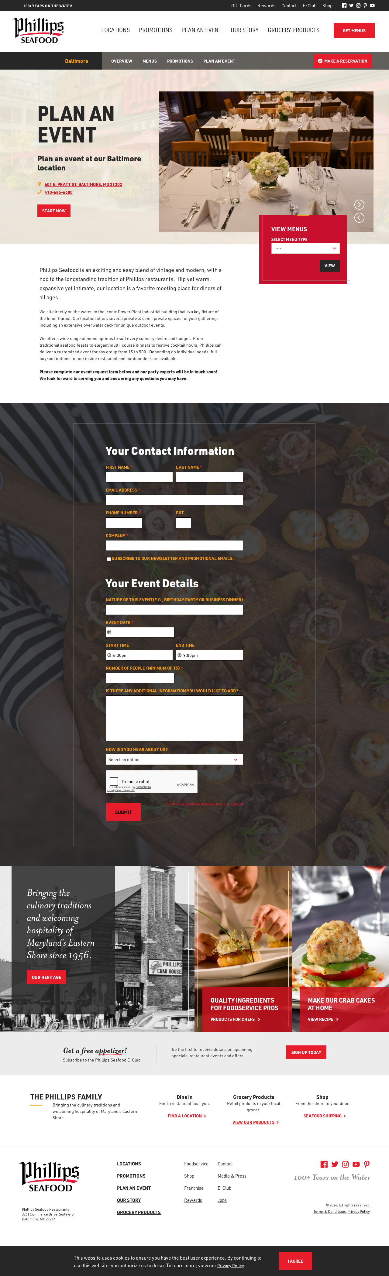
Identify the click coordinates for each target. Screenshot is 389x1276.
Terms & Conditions (329, 1211)
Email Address (123, 490)
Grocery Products (293, 29)
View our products (253, 1122)
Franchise (194, 1188)
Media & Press (232, 1176)
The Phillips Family (66, 1096)
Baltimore (76, 60)
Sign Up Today (306, 1052)
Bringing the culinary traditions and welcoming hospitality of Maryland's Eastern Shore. (95, 1111)
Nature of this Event (174, 600)
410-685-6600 (59, 192)
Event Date (120, 622)
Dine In (185, 1096)
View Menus (289, 229)
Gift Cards (241, 5)
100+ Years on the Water (332, 1177)
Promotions (155, 29)
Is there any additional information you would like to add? (172, 691)
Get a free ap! (95, 1050)
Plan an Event (201, 29)
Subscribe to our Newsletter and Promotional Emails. (173, 558)
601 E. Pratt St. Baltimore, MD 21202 (83, 184)
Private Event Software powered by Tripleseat (204, 803)
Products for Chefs (233, 1019)
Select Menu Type (289, 239)
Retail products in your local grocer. (253, 1106)
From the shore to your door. (322, 1103)
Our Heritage (46, 977)
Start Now (54, 211)
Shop (327, 5)
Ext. (180, 513)
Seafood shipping (323, 1116)
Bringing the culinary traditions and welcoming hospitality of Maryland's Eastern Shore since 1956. (61, 924)
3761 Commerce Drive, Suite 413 (48, 1214)
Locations (115, 29)
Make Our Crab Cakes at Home (341, 1004)
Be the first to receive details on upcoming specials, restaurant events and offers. (212, 1052)
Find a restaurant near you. (184, 1103)
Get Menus (354, 30)
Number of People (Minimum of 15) (144, 668)
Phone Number (123, 513)
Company (117, 535)
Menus (150, 61)
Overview (121, 61)
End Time (185, 645)
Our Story (245, 29)
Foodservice (196, 1164)
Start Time (117, 645)
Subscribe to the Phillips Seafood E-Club (102, 1060)
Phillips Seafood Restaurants (45, 1209)
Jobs (222, 1200)
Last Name (189, 467)
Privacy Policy (358, 1211)
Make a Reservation (345, 61)
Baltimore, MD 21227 (38, 1218)
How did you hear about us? (137, 749)
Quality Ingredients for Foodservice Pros (244, 1004)
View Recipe (320, 1019)
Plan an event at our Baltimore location (89, 163)
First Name (119, 467)
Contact (289, 5)
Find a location (185, 1116)
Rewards (266, 5)
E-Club (309, 5)
